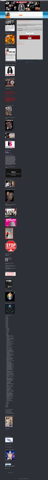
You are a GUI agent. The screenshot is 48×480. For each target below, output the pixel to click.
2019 (6, 322)
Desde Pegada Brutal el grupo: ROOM (10, 374)
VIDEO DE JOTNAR (8, 340)
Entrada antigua (40, 60)
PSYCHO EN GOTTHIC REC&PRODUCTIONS (8, 382)
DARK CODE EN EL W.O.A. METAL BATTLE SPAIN (9, 396)
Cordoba (7, 464)
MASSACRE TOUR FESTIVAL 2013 (9, 376)
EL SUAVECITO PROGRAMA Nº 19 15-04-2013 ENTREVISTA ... (10, 365)
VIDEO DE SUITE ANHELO (9, 345)
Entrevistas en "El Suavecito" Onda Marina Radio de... (9, 356)
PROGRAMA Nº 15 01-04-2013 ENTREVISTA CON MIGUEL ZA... (9, 395)
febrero (7, 402)
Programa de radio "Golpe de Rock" (9, 398)
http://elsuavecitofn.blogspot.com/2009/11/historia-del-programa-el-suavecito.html (10, 268)
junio (7, 333)
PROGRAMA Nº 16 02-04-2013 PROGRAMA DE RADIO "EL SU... (9, 393)
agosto (7, 331)
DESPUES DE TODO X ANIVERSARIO (10, 360)
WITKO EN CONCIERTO (8, 387)
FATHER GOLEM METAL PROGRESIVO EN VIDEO (9, 362)
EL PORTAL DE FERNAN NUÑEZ (8, 410)
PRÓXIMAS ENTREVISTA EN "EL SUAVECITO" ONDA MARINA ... (9, 369)
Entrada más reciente (19, 60)
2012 (6, 404)
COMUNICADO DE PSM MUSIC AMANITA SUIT (9, 359)
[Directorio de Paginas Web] (12, 466)
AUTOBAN (7, 377)
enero (7, 403)
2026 (6, 316)
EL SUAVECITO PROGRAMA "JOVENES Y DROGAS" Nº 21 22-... (10, 350)
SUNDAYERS (7, 370)
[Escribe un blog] (28, 41)
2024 (6, 318)
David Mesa (8, 272)
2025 (6, 317)
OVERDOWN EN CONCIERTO (9, 397)
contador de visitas (7, 255)
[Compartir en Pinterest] (30, 41)
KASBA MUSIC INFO (8, 381)
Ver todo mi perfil (9, 259)
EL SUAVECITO (10, 258)
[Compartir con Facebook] (29, 41)
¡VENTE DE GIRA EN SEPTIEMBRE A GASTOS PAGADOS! (10, 371)
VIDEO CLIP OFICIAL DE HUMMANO (10, 391)
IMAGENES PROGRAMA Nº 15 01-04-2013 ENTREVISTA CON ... (10, 368)
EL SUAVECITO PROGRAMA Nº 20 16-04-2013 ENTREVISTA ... (10, 364)
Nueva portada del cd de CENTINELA (9, 341)
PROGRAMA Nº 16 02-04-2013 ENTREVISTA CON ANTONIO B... (9, 379)
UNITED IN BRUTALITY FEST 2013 (9, 373)
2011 (6, 405)
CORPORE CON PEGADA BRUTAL (9, 349)
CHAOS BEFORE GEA (8, 361)
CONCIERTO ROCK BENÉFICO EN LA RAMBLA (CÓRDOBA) (10, 378)
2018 (6, 323)
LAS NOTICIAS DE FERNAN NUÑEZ (8, 412)
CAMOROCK (7, 346)
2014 (6, 326)
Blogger (28, 478)
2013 (6, 327)
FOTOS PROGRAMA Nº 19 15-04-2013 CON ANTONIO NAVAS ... (10, 354)
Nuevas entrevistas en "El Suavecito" (9, 338)
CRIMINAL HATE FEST (8, 344)
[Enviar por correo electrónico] (27, 41)
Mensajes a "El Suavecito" (8, 392)
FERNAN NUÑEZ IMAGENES (8, 411)
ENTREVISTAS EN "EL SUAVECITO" (10, 386)
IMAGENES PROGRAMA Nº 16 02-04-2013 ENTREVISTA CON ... (10, 366)
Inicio (30, 60)
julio (6, 332)
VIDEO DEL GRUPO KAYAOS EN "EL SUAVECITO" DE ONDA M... (10, 358)
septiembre (7, 330)
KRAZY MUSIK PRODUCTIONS (9, 372)
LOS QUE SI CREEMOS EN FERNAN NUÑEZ (9, 413)
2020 (6, 321)
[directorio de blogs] (7, 466)
